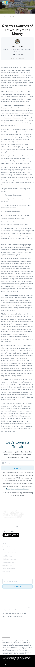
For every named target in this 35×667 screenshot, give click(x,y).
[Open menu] (33, 3)
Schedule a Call (7, 565)
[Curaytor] (10, 537)
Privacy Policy (18, 625)
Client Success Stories (9, 550)
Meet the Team (7, 544)
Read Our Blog (7, 556)
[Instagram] (13, 527)
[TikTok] (17, 527)
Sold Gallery (6, 571)
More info (21, 660)
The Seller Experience (9, 562)
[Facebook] (3, 527)
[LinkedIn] (6, 527)
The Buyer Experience (9, 559)
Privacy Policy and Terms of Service (17, 489)
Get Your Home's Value (9, 553)
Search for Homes (8, 547)
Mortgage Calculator (9, 568)
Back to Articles (9, 17)
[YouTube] (10, 527)
